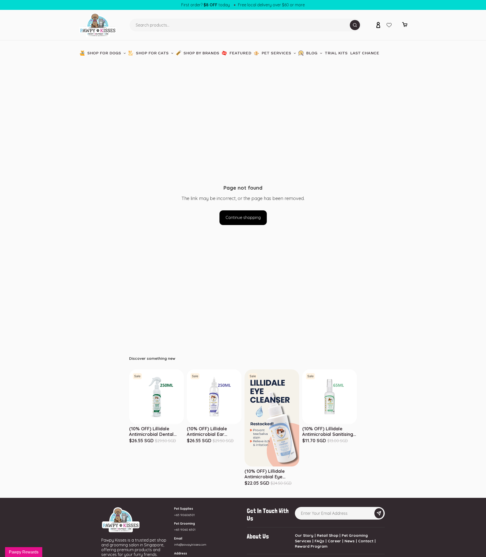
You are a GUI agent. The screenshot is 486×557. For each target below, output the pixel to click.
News (350, 541)
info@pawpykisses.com (190, 544)
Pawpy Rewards (23, 552)
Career (334, 541)
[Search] (355, 25)
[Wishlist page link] (389, 25)
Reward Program (311, 546)
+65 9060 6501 (184, 529)
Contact (365, 541)
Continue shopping (243, 217)
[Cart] (405, 26)
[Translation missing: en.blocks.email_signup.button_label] (378, 513)
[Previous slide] (303, 396)
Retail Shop (327, 535)
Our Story (304, 535)
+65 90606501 (184, 515)
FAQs (319, 541)
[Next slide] (356, 396)
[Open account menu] (378, 25)
